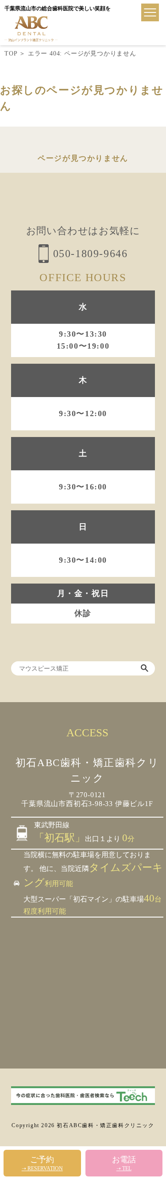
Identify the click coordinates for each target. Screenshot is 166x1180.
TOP (10, 53)
